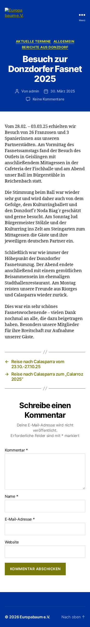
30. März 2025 (62, 91)
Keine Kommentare (48, 99)
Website (12, 542)
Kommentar (16, 450)
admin (34, 91)
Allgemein (64, 41)
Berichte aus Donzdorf (45, 47)
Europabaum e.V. (35, 616)
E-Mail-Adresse (20, 519)
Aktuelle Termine (33, 41)
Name (11, 496)
